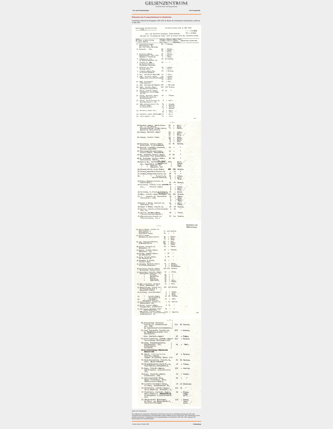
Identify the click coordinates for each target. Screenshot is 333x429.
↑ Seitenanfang (196, 424)
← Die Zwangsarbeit (194, 10)
